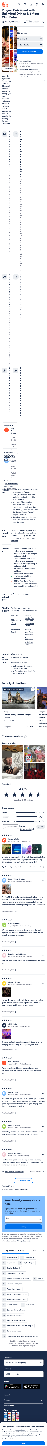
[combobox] (27, 829)
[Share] (43, 22)
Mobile (6, 1381)
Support (7, 1395)
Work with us (9, 1406)
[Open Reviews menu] (43, 840)
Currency (7, 1369)
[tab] (15, 1251)
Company (7, 1400)
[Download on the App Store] (31, 1387)
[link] (18, 708)
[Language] (37, 4)
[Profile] (42, 4)
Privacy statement (23, 1241)
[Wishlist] (24, 4)
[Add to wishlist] (33, 689)
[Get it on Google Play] (12, 1387)
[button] (11, 22)
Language (8, 1357)
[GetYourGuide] (5, 4)
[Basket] (30, 4)
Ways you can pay (11, 1410)
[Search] (19, 4)
